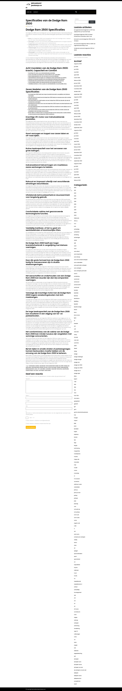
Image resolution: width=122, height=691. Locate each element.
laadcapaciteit (64, 367)
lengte (75, 445)
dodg (75, 351)
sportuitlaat (77, 559)
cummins (76, 343)
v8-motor (35, 370)
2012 (75, 193)
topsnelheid (77, 564)
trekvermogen (29, 370)
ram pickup (77, 512)
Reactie (28, 379)
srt (74, 562)
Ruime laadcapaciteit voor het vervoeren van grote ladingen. (43, 76)
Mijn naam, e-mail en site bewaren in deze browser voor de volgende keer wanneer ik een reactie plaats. (48, 413)
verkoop (76, 620)
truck (75, 573)
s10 (75, 531)
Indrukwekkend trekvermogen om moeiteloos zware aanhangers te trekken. (47, 77)
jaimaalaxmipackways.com (34, 5)
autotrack (76, 287)
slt (74, 548)
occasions (76, 481)
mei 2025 (76, 105)
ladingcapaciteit (30, 369)
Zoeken (77, 19)
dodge (75, 354)
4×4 (75, 223)
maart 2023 (77, 177)
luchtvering (77, 448)
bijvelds (76, 304)
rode (75, 526)
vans (75, 614)
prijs (75, 501)
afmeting (76, 234)
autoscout (76, 282)
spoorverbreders (78, 553)
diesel (75, 348)
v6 (74, 603)
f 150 (75, 381)
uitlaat (75, 587)
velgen (75, 617)
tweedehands (77, 581)
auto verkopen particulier (80, 270)
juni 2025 (76, 102)
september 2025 (78, 94)
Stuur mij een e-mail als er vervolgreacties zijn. (38, 420)
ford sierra (76, 398)
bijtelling (76, 301)
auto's (75, 273)
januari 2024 (77, 149)
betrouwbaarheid (50, 365)
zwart (75, 684)
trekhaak (76, 570)
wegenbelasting (78, 653)
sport (75, 556)
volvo (75, 636)
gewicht (76, 404)
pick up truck (77, 492)
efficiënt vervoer (43, 367)
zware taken (48, 370)
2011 (75, 190)
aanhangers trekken (34, 365)
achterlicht (76, 232)
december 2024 (78, 119)
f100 (75, 384)
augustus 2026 (78, 63)
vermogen (41, 370)
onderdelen (77, 487)
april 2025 (76, 108)
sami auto (76, 534)
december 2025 (78, 86)
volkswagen (77, 634)
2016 (75, 204)
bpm (75, 318)
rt (74, 528)
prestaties (48, 369)
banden (76, 290)
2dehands (76, 218)
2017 (75, 207)
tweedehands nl (78, 584)
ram (75, 506)
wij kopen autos (78, 664)
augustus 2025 (78, 97)
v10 (75, 598)
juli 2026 (76, 66)
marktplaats (77, 453)
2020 (75, 212)
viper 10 (76, 631)
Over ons (29, 12)
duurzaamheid (35, 367)
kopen (75, 431)
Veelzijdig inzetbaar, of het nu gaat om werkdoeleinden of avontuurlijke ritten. (47, 83)
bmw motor (77, 315)
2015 (75, 201)
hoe (75, 415)
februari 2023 (77, 180)
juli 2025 (76, 100)
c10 (75, 326)
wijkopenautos (77, 678)
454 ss (75, 221)
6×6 (75, 226)
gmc (75, 409)
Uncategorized (77, 592)
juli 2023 (76, 166)
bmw (75, 312)
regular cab (77, 523)
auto (75, 248)
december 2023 (78, 152)
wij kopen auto (77, 661)
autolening (76, 276)
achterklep (76, 229)
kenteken (76, 429)
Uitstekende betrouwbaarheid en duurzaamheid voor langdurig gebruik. (46, 80)
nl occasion (77, 478)
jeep (75, 423)
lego (75, 442)
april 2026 (76, 75)
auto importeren (78, 254)
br (74, 320)
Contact (35, 12)
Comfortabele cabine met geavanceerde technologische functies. (45, 82)
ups (75, 595)
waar (75, 642)
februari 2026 (77, 80)
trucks (75, 575)
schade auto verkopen (79, 537)
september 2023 (78, 161)
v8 (74, 606)
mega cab (76, 459)
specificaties (65, 369)
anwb (75, 240)
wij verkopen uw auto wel (80, 670)
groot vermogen (52, 367)
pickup (75, 495)
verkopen (76, 623)
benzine (76, 295)
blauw (75, 309)
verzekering (77, 628)
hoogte (76, 417)
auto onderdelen (78, 262)
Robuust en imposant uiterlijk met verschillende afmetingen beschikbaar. (46, 79)
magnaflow (77, 451)
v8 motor (76, 609)
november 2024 (78, 122)
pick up (76, 490)
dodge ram (77, 362)
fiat (75, 390)
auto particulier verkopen (80, 265)
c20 (75, 329)
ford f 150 (76, 395)
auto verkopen (77, 268)
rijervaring (59, 369)
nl (74, 476)
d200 (75, 345)
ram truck (76, 514)
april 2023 (76, 174)
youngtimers (77, 681)
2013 (75, 196)
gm (75, 406)
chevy (75, 334)
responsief (54, 369)
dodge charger (78, 359)
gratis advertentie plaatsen (81, 412)
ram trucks (76, 517)
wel (75, 656)
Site (27, 406)
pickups (76, 498)
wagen (75, 645)
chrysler (76, 337)
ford (75, 392)
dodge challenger (78, 356)
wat (75, 648)
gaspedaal (77, 401)
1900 (75, 187)
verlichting (76, 625)
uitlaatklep (76, 589)
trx (74, 578)
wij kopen (76, 659)
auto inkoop (77, 257)
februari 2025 (77, 113)
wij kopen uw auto (78, 667)
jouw (75, 426)
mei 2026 (76, 72)
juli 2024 (76, 133)
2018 (75, 209)
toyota (75, 567)
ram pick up (77, 509)
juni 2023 (76, 169)
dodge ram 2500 (59, 365)
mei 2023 (76, 172)
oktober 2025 (77, 91)
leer (75, 440)
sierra (75, 542)
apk (75, 243)
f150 (75, 387)
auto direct (77, 251)
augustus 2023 (78, 163)
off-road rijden (41, 369)
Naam (27, 395)
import (75, 420)
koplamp (76, 434)
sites (75, 545)
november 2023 (78, 155)
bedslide (76, 293)
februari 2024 (77, 147)
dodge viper (77, 373)
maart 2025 (77, 111)
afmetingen (43, 365)
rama (75, 520)
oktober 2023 (77, 158)
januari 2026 (77, 83)
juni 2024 (76, 136)
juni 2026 (76, 69)
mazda (76, 456)
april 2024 (76, 141)
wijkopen (76, 673)
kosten (75, 437)
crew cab (76, 340)
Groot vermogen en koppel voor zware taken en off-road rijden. (44, 74)
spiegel (76, 551)
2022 (75, 215)
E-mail (28, 400)
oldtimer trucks (78, 484)
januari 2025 (77, 116)
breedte (76, 323)
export (75, 379)
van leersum (77, 612)
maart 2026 (77, 77)
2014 (75, 198)
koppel (58, 367)
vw (74, 639)
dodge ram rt (77, 370)
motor (35, 369)
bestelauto (76, 298)
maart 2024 (77, 144)
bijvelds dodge (77, 307)
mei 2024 (76, 138)
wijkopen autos (78, 675)
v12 (74, 600)
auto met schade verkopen (80, 259)
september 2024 (78, 127)
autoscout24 (77, 284)
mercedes (76, 462)
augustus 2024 (78, 130)
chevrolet (76, 331)
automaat (76, 279)
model (75, 467)
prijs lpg (76, 503)
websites (76, 650)
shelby (75, 539)
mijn (75, 465)
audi (75, 246)
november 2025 (78, 88)
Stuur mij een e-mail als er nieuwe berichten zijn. (39, 423)
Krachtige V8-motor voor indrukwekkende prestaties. (41, 73)
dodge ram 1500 (78, 365)
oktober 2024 (77, 124)
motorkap (76, 473)
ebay (75, 376)
